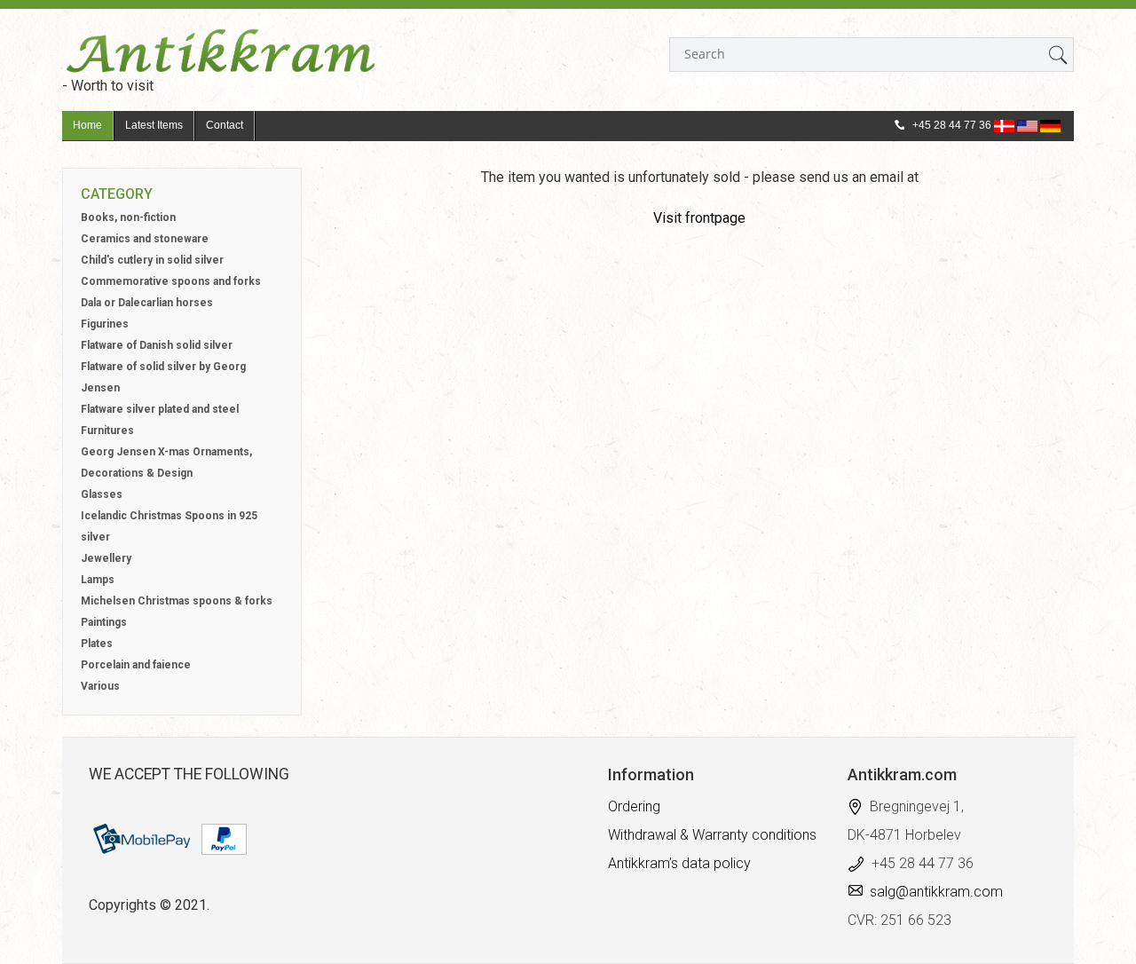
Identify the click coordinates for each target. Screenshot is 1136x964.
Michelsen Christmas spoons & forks (176, 601)
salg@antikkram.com (936, 891)
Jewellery (106, 558)
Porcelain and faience (136, 665)
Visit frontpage (699, 217)
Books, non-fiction (128, 217)
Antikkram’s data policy (679, 863)
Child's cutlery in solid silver (152, 260)
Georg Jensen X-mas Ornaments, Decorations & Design (166, 462)
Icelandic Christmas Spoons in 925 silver (169, 526)
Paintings (104, 622)
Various (100, 686)
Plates (97, 643)
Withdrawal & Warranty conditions (712, 834)
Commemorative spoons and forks (171, 281)
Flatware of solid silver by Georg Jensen (163, 377)
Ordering (634, 806)
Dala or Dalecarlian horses (147, 302)
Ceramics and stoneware (145, 239)
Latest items (154, 125)
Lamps (97, 579)
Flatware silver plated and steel (160, 409)
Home (87, 125)
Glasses (101, 494)
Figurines (105, 324)
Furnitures (107, 430)
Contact (224, 125)
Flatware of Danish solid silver (157, 345)
